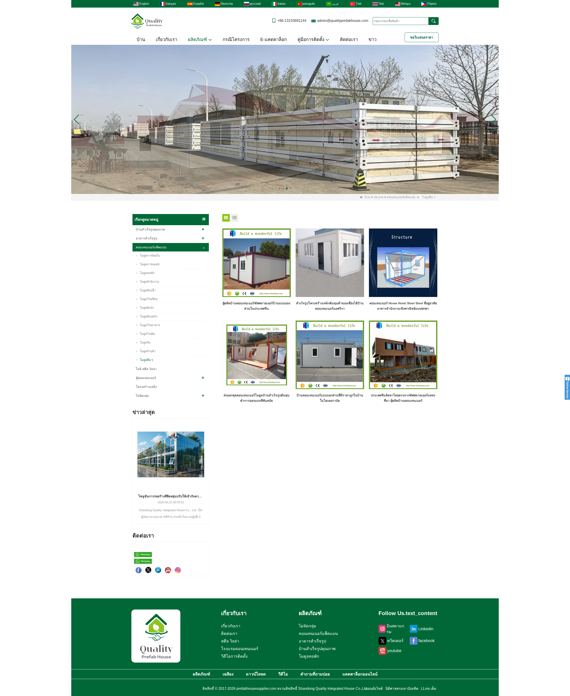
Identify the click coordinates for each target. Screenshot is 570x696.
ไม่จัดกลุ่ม (142, 395)
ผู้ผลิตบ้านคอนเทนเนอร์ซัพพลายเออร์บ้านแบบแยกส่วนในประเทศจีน (256, 305)
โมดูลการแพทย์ (149, 264)
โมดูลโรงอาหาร (150, 325)
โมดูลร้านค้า (148, 351)
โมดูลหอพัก (147, 273)
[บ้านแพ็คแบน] (285, 119)
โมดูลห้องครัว (148, 316)
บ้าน (141, 39)
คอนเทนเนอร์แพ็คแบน (401, 197)
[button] (280, 188)
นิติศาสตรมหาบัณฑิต (401, 688)
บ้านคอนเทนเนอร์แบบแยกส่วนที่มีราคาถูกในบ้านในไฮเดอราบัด (330, 397)
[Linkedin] (158, 570)
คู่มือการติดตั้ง (311, 39)
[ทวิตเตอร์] (148, 570)
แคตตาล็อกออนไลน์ (359, 674)
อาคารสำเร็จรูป (146, 238)
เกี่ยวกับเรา (166, 39)
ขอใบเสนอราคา (421, 37)
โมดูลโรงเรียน (149, 299)
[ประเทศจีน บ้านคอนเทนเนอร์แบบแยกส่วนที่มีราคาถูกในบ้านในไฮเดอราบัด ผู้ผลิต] (330, 355)
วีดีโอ (283, 674)
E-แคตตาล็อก (273, 39)
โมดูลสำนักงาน (149, 281)
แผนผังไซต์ (374, 688)
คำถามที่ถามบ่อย (315, 674)
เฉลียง (228, 674)
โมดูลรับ (145, 342)
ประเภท (378, 197)
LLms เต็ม (428, 688)
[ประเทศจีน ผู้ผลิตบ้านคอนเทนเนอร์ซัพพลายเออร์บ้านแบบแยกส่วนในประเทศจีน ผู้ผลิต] (256, 263)
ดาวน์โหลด (256, 674)
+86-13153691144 (291, 21)
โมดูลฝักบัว (147, 307)
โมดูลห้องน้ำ (148, 290)
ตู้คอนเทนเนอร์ (146, 378)
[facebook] (138, 570)
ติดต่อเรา (349, 39)
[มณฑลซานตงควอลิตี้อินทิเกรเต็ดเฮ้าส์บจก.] (147, 20)
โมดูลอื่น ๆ (146, 360)
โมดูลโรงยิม (147, 334)
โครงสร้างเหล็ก (146, 387)
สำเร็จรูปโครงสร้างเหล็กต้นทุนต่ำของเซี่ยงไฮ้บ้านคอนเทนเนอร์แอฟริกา (330, 305)
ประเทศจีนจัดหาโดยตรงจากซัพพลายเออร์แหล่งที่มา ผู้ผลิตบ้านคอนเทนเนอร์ (403, 397)
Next (207, 463)
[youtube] (168, 570)
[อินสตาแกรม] (177, 570)
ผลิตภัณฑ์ (198, 39)
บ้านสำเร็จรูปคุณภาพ (150, 229)
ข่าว (372, 39)
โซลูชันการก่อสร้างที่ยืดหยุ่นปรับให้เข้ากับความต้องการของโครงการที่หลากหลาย (133, 496)
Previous (134, 463)
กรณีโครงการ (236, 39)
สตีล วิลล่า (230, 641)
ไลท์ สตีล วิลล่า (146, 369)
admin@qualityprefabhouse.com (342, 21)
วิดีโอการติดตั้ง (234, 656)
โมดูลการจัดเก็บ (150, 255)
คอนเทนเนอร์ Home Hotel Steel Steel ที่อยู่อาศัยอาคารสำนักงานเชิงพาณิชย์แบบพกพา (403, 305)
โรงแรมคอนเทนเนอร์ (239, 649)
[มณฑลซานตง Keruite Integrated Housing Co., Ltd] (155, 636)
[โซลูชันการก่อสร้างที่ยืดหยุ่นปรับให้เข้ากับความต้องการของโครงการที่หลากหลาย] (133, 454)
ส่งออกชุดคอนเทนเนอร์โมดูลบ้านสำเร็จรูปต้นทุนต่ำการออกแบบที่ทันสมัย (256, 397)
